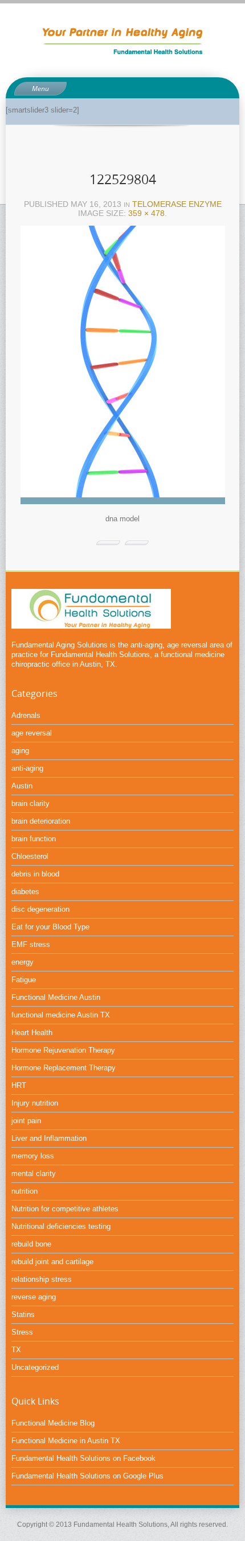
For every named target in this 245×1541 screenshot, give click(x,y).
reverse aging (33, 1297)
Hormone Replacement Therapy (63, 1068)
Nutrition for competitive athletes (65, 1208)
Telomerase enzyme (177, 204)
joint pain (26, 1120)
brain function (33, 838)
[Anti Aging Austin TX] (122, 39)
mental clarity (33, 1173)
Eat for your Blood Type (50, 927)
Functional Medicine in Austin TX (65, 1440)
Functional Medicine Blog (53, 1423)
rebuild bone (31, 1244)
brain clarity (30, 803)
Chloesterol (29, 856)
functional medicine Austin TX (60, 1015)
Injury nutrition (34, 1103)
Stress (22, 1332)
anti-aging (27, 768)
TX (16, 1349)
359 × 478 (146, 213)
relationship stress (41, 1279)
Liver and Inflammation (49, 1138)
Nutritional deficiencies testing (61, 1226)
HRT (18, 1085)
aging (20, 750)
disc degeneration (40, 909)
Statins (23, 1314)
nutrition (24, 1191)
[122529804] (123, 368)
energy (22, 962)
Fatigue (23, 979)
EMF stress (30, 944)
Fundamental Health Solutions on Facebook (83, 1458)
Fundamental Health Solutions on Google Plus (87, 1476)
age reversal (31, 733)
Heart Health (31, 1032)
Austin (21, 786)
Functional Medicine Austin (55, 997)
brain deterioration (40, 821)
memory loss (32, 1156)
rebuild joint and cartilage (52, 1261)
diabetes (25, 891)
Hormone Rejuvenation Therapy (63, 1050)
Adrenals (25, 715)
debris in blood (35, 874)
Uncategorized (35, 1367)
